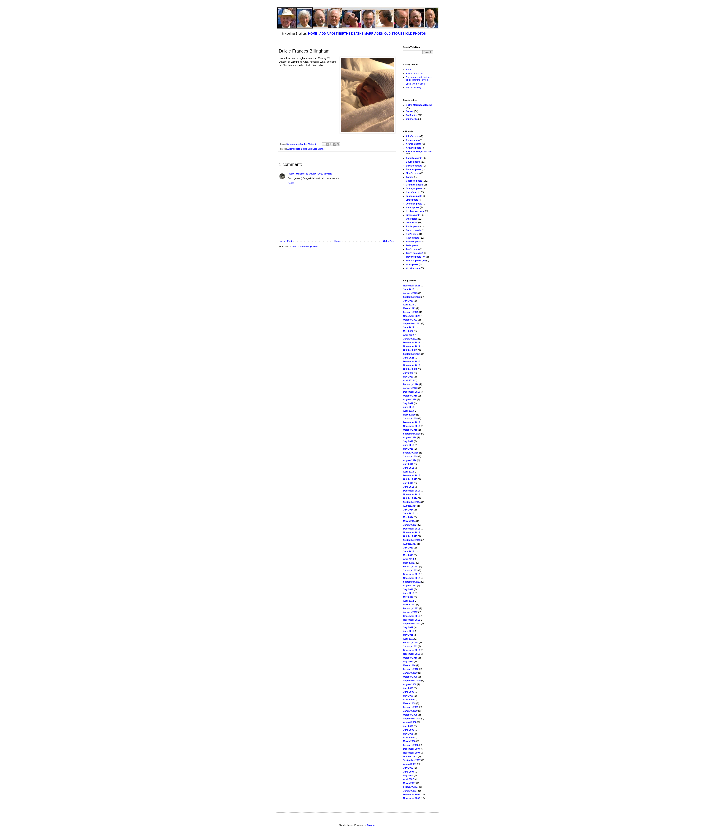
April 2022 (408, 335)
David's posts (413, 162)
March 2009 (409, 703)
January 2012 (410, 612)
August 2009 (410, 684)
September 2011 (411, 623)
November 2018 (411, 426)
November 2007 (411, 752)
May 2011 (408, 635)
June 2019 (408, 407)
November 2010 (411, 654)
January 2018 (410, 456)
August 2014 (410, 506)
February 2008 (411, 745)
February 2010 (411, 669)
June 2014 (408, 513)
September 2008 (412, 718)
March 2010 (409, 665)
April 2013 (408, 559)
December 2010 (411, 650)
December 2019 (411, 392)
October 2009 (410, 677)
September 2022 (412, 323)
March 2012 (409, 604)
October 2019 (410, 395)
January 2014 (410, 525)
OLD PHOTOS (416, 33)
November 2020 (411, 365)
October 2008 (410, 715)
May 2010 (408, 661)
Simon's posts (413, 241)
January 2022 (410, 338)
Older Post (388, 241)
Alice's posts (293, 149)
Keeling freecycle (415, 211)
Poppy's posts (413, 230)
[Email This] (324, 144)
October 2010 (410, 658)
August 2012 (410, 585)
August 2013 (410, 544)
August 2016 (410, 460)
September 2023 (412, 297)
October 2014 (410, 498)
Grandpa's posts (414, 184)
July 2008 (408, 726)
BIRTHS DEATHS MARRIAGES (361, 33)
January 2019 (410, 418)
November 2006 (411, 798)
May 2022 (408, 331)
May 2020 (408, 376)
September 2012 (412, 582)
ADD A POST (328, 33)
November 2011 (411, 620)
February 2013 (411, 566)
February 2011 (410, 642)
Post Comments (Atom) (305, 246)
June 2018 (408, 445)
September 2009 (412, 680)
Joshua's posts (414, 203)
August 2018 (410, 437)
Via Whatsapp (413, 268)
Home (337, 241)
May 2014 (408, 517)
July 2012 (408, 589)
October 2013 (410, 536)
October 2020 (410, 369)
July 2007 (408, 768)
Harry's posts (413, 192)
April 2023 (408, 304)
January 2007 (410, 790)
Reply (291, 183)
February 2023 (411, 312)
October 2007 (410, 756)
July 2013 (408, 547)
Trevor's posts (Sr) (416, 260)
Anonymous (412, 140)
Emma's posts (413, 169)
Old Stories (412, 119)
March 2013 (409, 563)
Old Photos (411, 115)
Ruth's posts (412, 238)
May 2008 (408, 733)
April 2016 (408, 471)
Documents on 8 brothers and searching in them (418, 78)
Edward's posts (414, 165)
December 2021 (411, 342)
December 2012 (411, 574)
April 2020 (408, 380)
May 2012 (408, 597)
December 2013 (411, 528)
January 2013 (410, 570)
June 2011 (408, 631)
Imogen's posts (414, 196)
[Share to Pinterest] (338, 144)
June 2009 (408, 692)
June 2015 (408, 487)
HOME (312, 33)
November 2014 (411, 494)
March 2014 (409, 521)
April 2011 (408, 639)
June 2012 (408, 593)
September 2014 (412, 502)
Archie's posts (413, 144)
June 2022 (408, 327)
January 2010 (410, 673)
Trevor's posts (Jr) (415, 257)
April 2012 (408, 601)
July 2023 (408, 300)
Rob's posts (412, 234)
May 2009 (408, 696)
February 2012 (411, 608)
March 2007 (409, 783)
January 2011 (410, 646)
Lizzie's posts (413, 215)
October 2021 (410, 350)
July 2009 (408, 688)
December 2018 (411, 422)
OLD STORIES (394, 33)
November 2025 (411, 285)
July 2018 (408, 441)
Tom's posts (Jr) (414, 253)
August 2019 (410, 399)
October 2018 (410, 430)
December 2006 (411, 794)
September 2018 (412, 433)
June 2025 (408, 289)
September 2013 (412, 540)
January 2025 (410, 293)
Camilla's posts (414, 158)
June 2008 (408, 730)
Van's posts (412, 264)
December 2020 (411, 361)
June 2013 (408, 551)
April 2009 (408, 699)
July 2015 (408, 483)
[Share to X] (331, 144)
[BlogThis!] (327, 144)
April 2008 (408, 737)
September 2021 (412, 354)
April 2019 (408, 411)
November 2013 (411, 532)
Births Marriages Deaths (313, 149)
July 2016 (408, 464)
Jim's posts (412, 200)
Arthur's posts (413, 148)
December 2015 (411, 475)
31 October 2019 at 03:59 (319, 173)
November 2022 (411, 316)
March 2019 (409, 414)
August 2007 (410, 764)
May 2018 (408, 449)
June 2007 (408, 771)
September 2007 (412, 760)
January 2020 (410, 388)
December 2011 (411, 616)
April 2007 (408, 779)
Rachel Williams (296, 173)
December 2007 (411, 749)
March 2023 (409, 308)
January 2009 (410, 711)
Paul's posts (412, 226)
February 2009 (411, 707)
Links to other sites (415, 84)
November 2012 (411, 578)
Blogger (371, 825)
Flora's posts (413, 173)
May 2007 (408, 775)
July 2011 (408, 627)
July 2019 (408, 403)
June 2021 (408, 357)
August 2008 (410, 722)
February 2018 (411, 452)
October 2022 (410, 319)
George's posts (414, 181)
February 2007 (411, 787)
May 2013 (408, 555)
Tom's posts (412, 249)
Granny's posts (414, 188)
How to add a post (415, 73)
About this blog (413, 87)
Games (410, 111)
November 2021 (411, 346)
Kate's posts (412, 207)
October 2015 (410, 479)
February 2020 (411, 384)
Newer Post (286, 241)
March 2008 (409, 741)
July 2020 (408, 373)
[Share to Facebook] (334, 144)
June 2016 (408, 468)
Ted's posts (412, 245)
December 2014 (411, 490)
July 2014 (408, 509)
